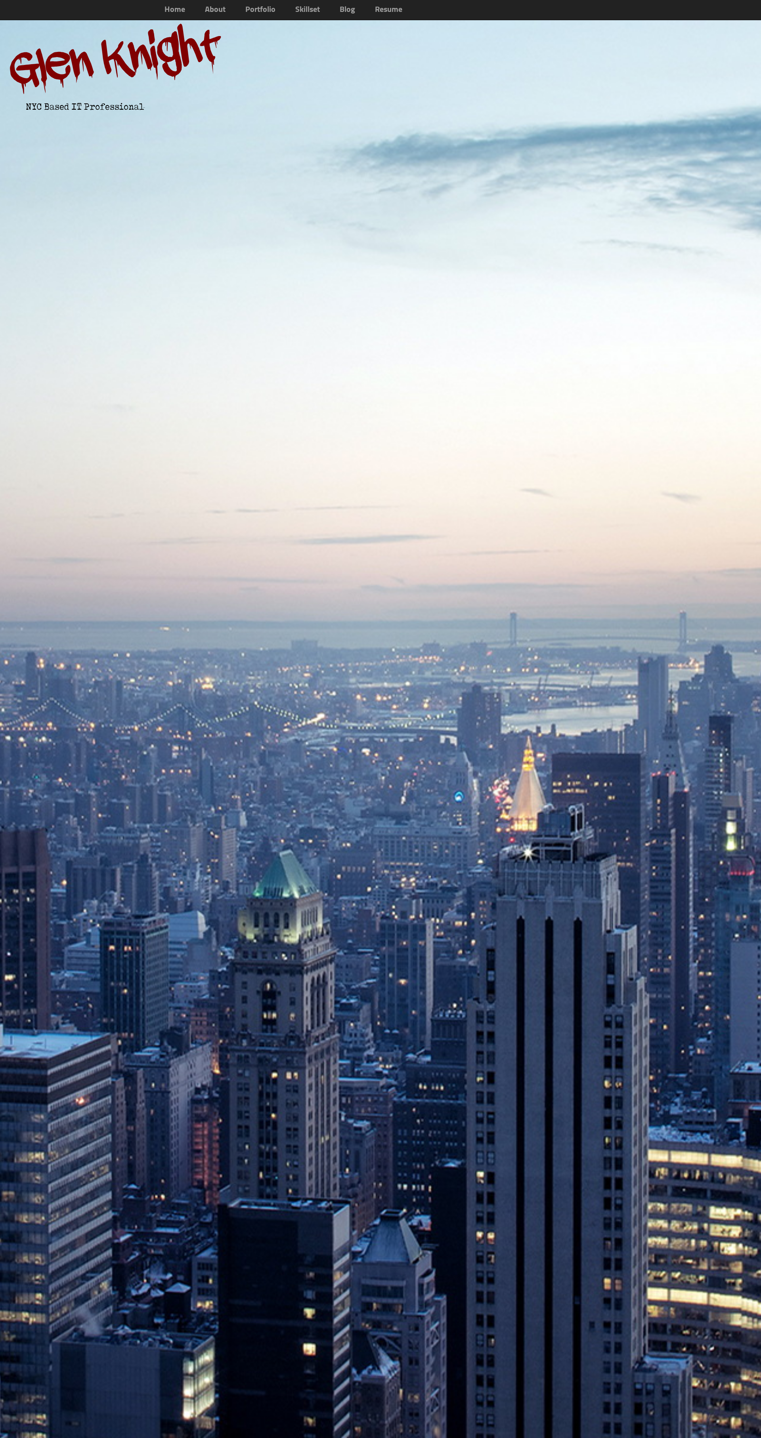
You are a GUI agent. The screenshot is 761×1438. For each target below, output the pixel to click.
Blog (347, 10)
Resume (388, 10)
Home (174, 10)
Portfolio (260, 10)
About (215, 10)
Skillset (307, 10)
